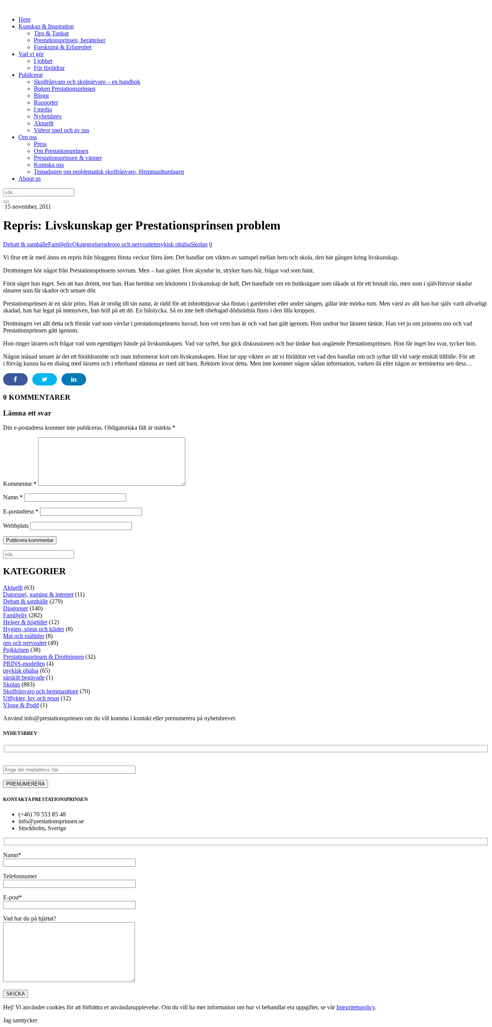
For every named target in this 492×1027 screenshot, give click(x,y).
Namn (13, 497)
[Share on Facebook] (15, 379)
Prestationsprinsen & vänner (68, 158)
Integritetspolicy (355, 1007)
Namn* (12, 855)
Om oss (27, 137)
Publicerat (30, 74)
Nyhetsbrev (48, 116)
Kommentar (20, 483)
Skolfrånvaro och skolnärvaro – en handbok (87, 81)
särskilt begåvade (24, 677)
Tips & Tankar (51, 33)
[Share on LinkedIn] (74, 379)
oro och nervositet (133, 244)
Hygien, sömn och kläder (33, 629)
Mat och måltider (23, 636)
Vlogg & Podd (21, 705)
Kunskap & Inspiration (46, 26)
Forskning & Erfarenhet (62, 47)
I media (43, 109)
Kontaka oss (49, 164)
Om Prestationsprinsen (61, 151)
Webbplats (15, 525)
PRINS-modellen (24, 663)
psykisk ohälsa (173, 244)
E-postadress (20, 511)
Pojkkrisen (16, 649)
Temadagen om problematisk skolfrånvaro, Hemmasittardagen (109, 171)
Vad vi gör (31, 54)
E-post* (12, 897)
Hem (24, 19)
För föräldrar (49, 68)
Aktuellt (43, 123)
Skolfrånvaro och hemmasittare (40, 691)
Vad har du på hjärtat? (29, 918)
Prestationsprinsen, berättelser (69, 40)
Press (40, 144)
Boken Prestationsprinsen (64, 88)
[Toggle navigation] (6, 202)
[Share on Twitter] (44, 379)
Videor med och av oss (61, 130)
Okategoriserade (92, 244)
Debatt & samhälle (25, 244)
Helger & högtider (25, 622)
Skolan (199, 244)
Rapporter (46, 102)
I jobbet (43, 61)
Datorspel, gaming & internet (38, 594)
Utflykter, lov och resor (31, 698)
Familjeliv (60, 244)
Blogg (41, 95)
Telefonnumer (20, 876)
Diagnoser (15, 608)
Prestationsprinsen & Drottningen (43, 656)
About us (29, 178)
